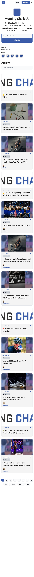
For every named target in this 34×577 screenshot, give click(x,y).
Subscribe (25, 2)
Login (17, 2)
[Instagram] (21, 56)
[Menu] (32, 2)
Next (20, 484)
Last (28, 484)
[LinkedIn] (8, 56)
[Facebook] (17, 56)
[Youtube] (12, 56)
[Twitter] (3, 56)
